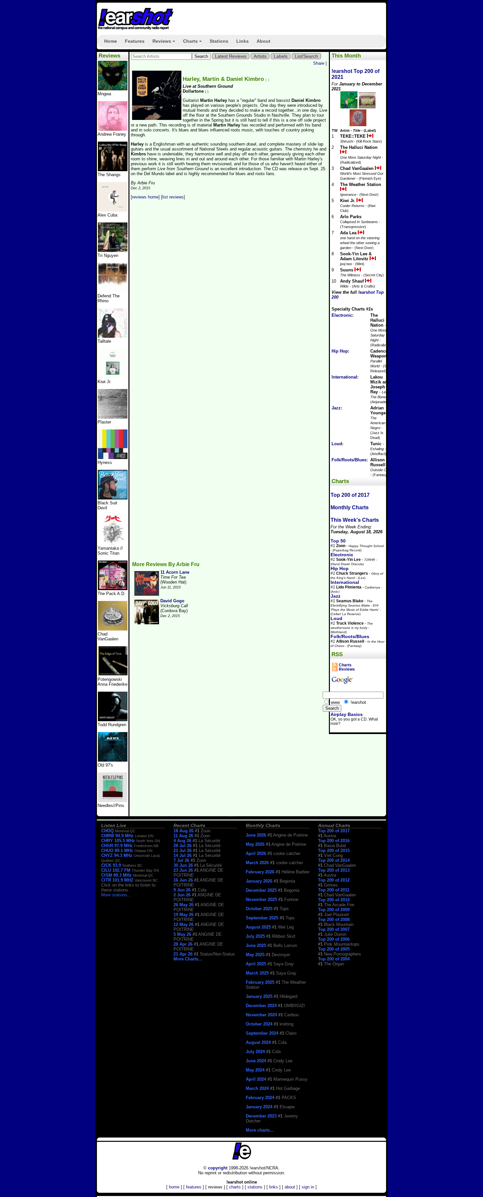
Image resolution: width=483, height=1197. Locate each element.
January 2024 (259, 1106)
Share (318, 63)
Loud (337, 443)
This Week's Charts (355, 520)
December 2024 (261, 1005)
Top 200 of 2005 (334, 949)
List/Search (306, 56)
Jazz (336, 407)
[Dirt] (113, 543)
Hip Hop (340, 351)
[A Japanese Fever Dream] (113, 336)
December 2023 (261, 1116)
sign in (308, 1187)
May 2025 (255, 954)
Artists (260, 56)
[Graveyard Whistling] (113, 760)
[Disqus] (229, 291)
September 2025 (262, 917)
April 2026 (256, 853)
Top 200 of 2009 (334, 909)
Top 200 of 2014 (334, 860)
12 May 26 (183, 924)
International (344, 377)
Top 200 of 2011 (333, 889)
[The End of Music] (113, 457)
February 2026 (260, 871)
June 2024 (256, 1060)
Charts (193, 43)
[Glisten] (113, 291)
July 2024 (255, 1051)
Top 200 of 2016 (334, 840)
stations (255, 1187)
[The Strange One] (113, 89)
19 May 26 (183, 914)
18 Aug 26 (183, 830)
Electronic (342, 315)
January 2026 (259, 881)
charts (235, 1187)
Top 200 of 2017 (350, 495)
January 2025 (259, 996)
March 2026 (257, 862)
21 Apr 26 (183, 954)
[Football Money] (113, 377)
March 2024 (257, 1088)
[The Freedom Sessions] (113, 498)
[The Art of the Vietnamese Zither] (113, 250)
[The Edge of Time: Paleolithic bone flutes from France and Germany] (113, 674)
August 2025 (258, 927)
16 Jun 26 (183, 880)
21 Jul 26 (182, 850)
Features (135, 41)
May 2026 (255, 844)
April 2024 (256, 1079)
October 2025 (259, 908)
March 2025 (257, 973)
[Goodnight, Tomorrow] (113, 800)
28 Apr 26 (183, 944)
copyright (217, 1167)
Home (110, 41)
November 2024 (261, 1014)
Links (242, 41)
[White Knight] (113, 720)
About (263, 41)
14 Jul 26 (182, 855)
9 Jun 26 (182, 889)
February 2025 (260, 982)
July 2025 (255, 936)
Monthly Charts (350, 507)
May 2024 (255, 1070)
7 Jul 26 (181, 860)
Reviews (164, 43)
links (273, 1187)
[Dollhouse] (113, 588)
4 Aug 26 (182, 840)
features (193, 1187)
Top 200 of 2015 (334, 850)
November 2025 (261, 899)
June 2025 (256, 945)
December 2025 (261, 890)
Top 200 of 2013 (334, 870)
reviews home (145, 197)
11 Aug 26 (183, 835)
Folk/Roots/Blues (349, 459)
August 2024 (258, 1042)
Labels (281, 56)
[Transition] (113, 417)
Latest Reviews (230, 56)
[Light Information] (113, 629)
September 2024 (262, 1033)
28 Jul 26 (182, 845)
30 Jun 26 (183, 865)
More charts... (260, 1130)
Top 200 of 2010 (334, 899)
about (290, 1187)
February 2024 (260, 1097)
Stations (219, 41)
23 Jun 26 (183, 870)
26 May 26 (183, 904)
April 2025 (256, 963)
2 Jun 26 (182, 894)
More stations (114, 894)
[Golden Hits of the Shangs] (113, 170)
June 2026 (256, 835)
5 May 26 (182, 934)
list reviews (173, 197)
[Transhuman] (113, 129)
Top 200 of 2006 (334, 939)
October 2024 (259, 1024)
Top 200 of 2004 (334, 958)
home (174, 1187)
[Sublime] (113, 210)
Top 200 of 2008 (334, 919)
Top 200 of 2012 (334, 880)
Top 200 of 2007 (334, 929)
